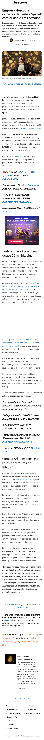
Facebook (33, 638)
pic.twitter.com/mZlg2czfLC (16, 201)
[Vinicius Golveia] (12, 40)
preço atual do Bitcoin (31, 128)
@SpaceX (7, 175)
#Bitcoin (22, 172)
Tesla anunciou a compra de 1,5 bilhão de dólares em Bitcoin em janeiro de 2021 (21, 286)
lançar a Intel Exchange (26, 479)
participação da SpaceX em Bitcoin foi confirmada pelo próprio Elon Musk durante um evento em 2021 (21, 342)
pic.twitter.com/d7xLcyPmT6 (17, 441)
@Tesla (34, 172)
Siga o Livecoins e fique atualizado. (24, 83)
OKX (7, 620)
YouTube (24, 641)
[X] (28, 698)
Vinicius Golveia (19, 40)
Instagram (14, 641)
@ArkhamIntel (9, 178)
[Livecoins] (20, 2)
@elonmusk (33, 185)
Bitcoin (29, 103)
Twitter (5, 641)
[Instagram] (19, 698)
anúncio (19, 156)
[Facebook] (15, 698)
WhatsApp (34, 634)
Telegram (6, 638)
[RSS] (24, 698)
